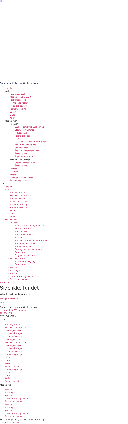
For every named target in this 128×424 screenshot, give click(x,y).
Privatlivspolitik (12, 366)
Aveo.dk (15, 422)
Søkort (13, 112)
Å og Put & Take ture (25, 156)
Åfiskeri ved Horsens (20, 180)
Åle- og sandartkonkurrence (28, 150)
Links (12, 115)
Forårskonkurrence (24, 136)
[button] (64, 183)
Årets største (21, 153)
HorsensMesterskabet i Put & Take (31, 142)
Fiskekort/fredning (19, 106)
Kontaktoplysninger (19, 109)
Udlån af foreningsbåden (21, 177)
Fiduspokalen (21, 133)
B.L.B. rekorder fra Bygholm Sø (29, 127)
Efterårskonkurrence (24, 130)
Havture (18, 139)
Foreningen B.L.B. (18, 94)
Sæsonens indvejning (25, 162)
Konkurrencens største (25, 144)
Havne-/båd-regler (19, 103)
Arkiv (12, 118)
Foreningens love (18, 100)
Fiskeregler (15, 171)
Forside (8, 88)
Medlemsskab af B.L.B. (20, 97)
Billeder (13, 168)
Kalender (14, 174)
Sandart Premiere (23, 147)
